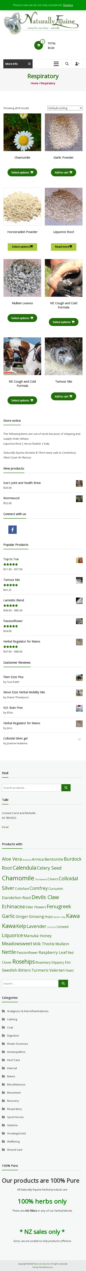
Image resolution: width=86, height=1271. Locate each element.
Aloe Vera (12, 859)
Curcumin (55, 888)
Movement (14, 1092)
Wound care (15, 1149)
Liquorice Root (63, 232)
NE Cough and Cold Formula (63, 305)
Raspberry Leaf (53, 952)
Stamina (12, 1125)
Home (34, 83)
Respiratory (14, 1109)
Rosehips (23, 961)
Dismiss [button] (68, 5)
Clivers (53, 879)
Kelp (21, 926)
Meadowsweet (17, 943)
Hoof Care (13, 1060)
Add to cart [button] (61, 172)
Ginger (22, 916)
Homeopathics (16, 1052)
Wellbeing (13, 1141)
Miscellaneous (16, 1084)
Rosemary (43, 962)
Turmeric (40, 970)
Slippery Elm (61, 962)
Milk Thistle (44, 943)
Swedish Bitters (16, 970)
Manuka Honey (38, 935)
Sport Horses (15, 1117)
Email (5, 827)
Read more (62, 246)
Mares (11, 1076)
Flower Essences (17, 1044)
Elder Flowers (35, 907)
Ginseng (36, 916)
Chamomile (22, 157)
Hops (49, 916)
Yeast (69, 970)
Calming (12, 1019)
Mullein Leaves (22, 303)
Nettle (9, 952)
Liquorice (12, 935)
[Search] (66, 787)
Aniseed (27, 859)
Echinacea (13, 906)
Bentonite (53, 859)
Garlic (8, 916)
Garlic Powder (63, 157)
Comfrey (39, 888)
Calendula (24, 867)
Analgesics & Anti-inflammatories (28, 1011)
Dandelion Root (16, 897)
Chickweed (41, 879)
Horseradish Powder (22, 232)
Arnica (38, 859)
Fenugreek (59, 906)
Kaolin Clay (59, 917)
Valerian (57, 970)
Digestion (13, 1035)
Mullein (62, 943)
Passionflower (27, 952)
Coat (10, 1027)
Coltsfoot (22, 888)
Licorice (51, 927)
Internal (12, 1068)
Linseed (62, 926)
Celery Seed (49, 868)
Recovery (13, 1101)
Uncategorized (16, 1133)
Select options (20, 172)
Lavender (36, 926)
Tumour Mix (63, 381)
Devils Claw (45, 897)
